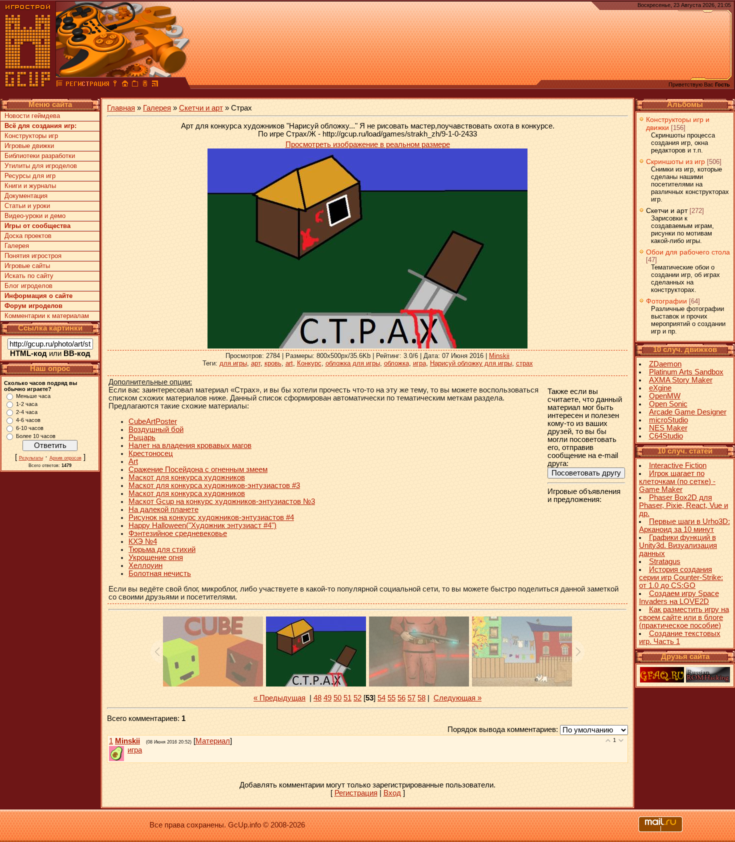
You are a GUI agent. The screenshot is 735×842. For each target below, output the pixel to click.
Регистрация (356, 793)
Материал (213, 741)
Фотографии (666, 301)
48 (318, 698)
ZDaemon (665, 364)
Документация (26, 196)
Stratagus (664, 562)
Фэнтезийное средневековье (177, 534)
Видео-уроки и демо (35, 216)
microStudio (668, 420)
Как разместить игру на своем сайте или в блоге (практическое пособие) (684, 618)
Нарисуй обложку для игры (471, 363)
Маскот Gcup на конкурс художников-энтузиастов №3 (221, 502)
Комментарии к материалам (46, 316)
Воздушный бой (156, 430)
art (289, 363)
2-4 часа (27, 412)
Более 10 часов (36, 436)
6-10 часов (30, 428)
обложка (396, 363)
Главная (121, 108)
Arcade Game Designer (687, 412)
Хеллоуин (145, 566)
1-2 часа (27, 404)
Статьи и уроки (27, 206)
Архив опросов (66, 458)
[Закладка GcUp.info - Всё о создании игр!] (135, 85)
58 (422, 698)
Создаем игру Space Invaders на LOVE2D (679, 598)
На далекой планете (163, 510)
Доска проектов (28, 236)
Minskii (499, 356)
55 (392, 698)
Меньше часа (33, 396)
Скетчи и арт (201, 108)
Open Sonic (668, 404)
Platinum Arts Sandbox (686, 372)
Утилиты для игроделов (40, 166)
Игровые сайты (27, 266)
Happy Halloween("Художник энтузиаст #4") (202, 526)
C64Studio (666, 436)
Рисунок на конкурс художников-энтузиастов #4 (211, 518)
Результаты (31, 458)
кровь (273, 363)
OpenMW (664, 396)
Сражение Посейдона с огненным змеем (198, 470)
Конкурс (309, 363)
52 (358, 698)
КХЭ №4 (142, 542)
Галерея (16, 246)
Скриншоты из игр (675, 162)
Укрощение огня (155, 558)
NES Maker (668, 428)
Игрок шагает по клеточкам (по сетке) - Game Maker (677, 482)
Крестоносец (150, 454)
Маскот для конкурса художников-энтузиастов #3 (214, 486)
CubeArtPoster (152, 422)
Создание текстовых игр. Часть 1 (679, 638)
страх (524, 363)
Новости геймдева (32, 116)
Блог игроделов (28, 286)
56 (402, 698)
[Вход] (115, 85)
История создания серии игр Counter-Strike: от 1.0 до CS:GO (681, 578)
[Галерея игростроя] (59, 85)
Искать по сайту (29, 276)
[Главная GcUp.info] (28, 85)
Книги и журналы (30, 186)
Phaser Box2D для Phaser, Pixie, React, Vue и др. (683, 506)
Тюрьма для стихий (162, 550)
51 (348, 698)
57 (412, 698)
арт (255, 363)
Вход (392, 793)
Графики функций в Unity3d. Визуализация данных (678, 546)
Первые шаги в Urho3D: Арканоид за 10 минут (684, 526)
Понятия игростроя (33, 256)
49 (328, 698)
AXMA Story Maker (680, 380)
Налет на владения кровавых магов (190, 446)
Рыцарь (142, 438)
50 (338, 698)
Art (133, 462)
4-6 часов (28, 420)
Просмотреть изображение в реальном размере (368, 144)
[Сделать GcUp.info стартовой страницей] (125, 85)
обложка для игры (353, 363)
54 (382, 698)
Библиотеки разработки (39, 156)
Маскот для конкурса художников (186, 478)
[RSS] (155, 85)
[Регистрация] (87, 85)
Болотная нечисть (159, 574)
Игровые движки (29, 146)
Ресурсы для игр (30, 176)
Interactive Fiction (677, 466)
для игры (233, 363)
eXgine (660, 388)
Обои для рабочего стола (688, 252)
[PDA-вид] (145, 85)
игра (419, 363)
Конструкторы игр (31, 136)
